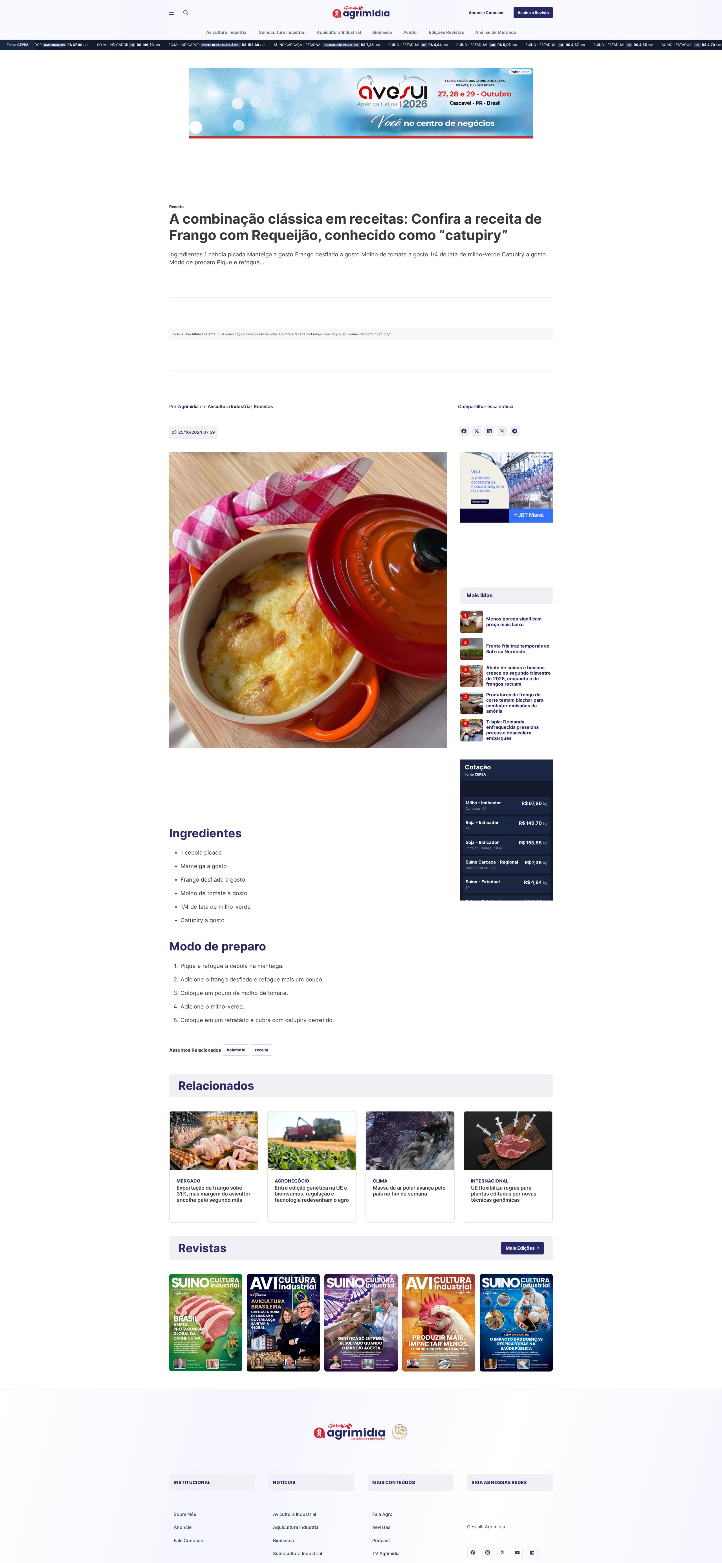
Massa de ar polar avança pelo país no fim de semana (409, 1191)
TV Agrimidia (386, 1553)
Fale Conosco (188, 1540)
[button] (185, 13)
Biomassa (283, 1540)
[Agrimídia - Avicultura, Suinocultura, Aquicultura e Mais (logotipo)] (361, 12)
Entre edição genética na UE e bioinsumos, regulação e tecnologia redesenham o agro (312, 1194)
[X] (502, 1552)
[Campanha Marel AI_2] (506, 488)
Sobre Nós (185, 1514)
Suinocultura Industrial (297, 1553)
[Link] (205, 1323)
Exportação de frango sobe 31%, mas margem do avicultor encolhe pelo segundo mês (213, 1194)
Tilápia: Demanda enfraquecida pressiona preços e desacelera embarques (512, 730)
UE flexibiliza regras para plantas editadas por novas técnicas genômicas (503, 1194)
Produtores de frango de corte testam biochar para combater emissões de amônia (514, 703)
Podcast (381, 1540)
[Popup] (171, 13)
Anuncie (182, 1527)
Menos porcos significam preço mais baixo (514, 621)
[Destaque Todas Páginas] (361, 104)
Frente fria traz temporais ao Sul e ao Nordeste (517, 648)
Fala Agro (382, 1514)
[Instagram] (487, 1552)
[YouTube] (517, 1552)
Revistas (381, 1527)
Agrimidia (188, 406)
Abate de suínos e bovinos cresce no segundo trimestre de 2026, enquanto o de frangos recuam (518, 676)
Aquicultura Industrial (296, 1527)
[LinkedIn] (532, 1552)
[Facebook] (472, 1552)
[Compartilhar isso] (464, 431)
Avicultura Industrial (230, 406)
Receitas (263, 406)
